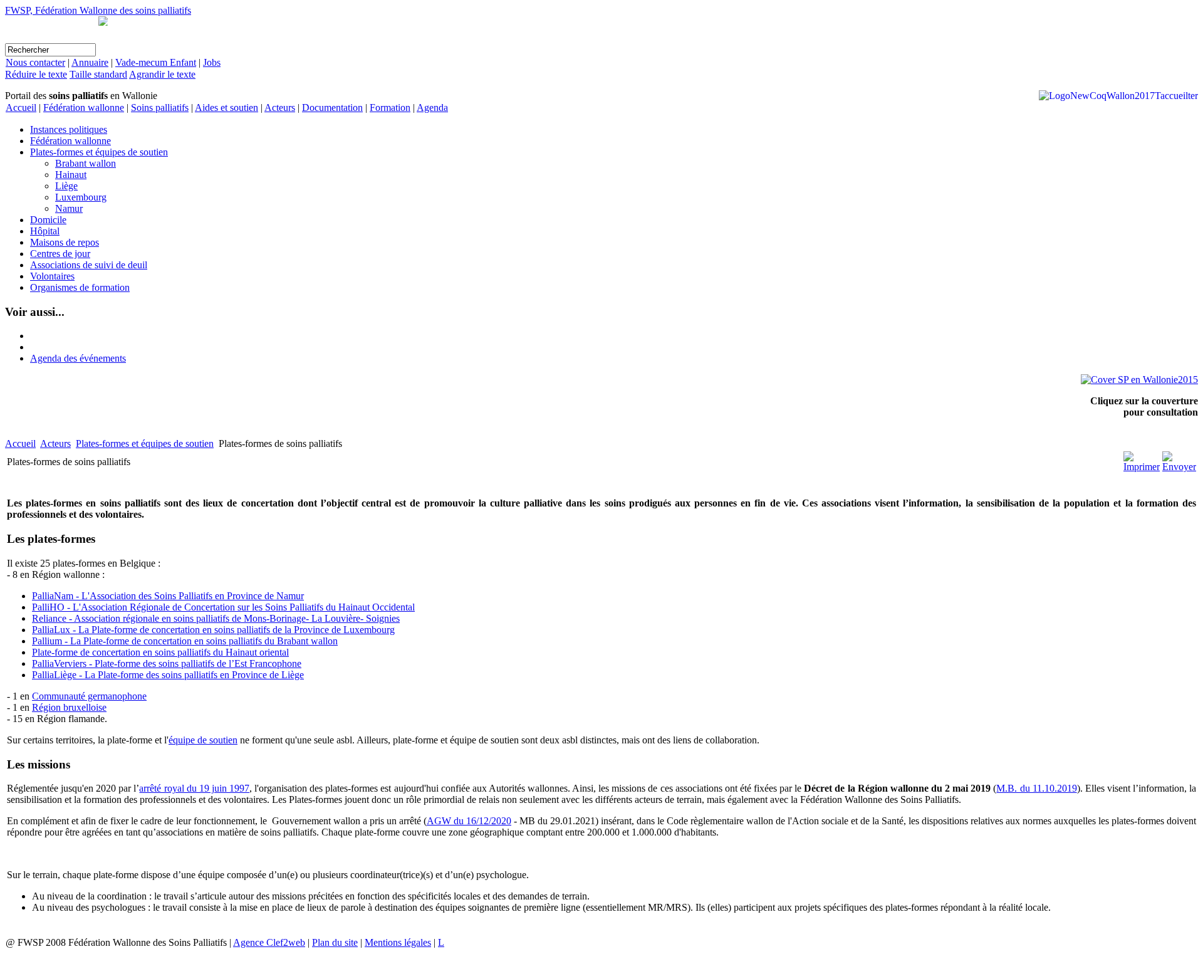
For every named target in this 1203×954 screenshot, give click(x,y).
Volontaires (52, 276)
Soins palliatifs (160, 107)
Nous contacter (35, 62)
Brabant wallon (85, 163)
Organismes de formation (80, 287)
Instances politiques (68, 129)
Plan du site (335, 942)
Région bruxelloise (69, 707)
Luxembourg (81, 197)
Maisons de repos (64, 242)
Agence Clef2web (269, 942)
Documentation (332, 107)
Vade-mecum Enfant (155, 62)
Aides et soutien (226, 107)
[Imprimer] (1141, 466)
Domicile (48, 219)
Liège (66, 186)
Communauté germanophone (89, 696)
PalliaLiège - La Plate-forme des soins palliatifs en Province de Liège (168, 674)
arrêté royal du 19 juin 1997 (194, 788)
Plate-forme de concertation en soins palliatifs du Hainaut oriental (160, 652)
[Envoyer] (1179, 466)
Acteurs (279, 107)
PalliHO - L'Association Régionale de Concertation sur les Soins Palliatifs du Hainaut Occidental (223, 607)
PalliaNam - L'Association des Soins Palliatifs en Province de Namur (168, 595)
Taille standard (98, 74)
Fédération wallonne (83, 107)
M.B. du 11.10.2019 (1036, 788)
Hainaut (70, 174)
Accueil (21, 107)
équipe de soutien (203, 740)
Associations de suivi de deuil (88, 264)
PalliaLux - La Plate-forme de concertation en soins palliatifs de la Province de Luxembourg (213, 629)
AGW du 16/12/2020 (469, 820)
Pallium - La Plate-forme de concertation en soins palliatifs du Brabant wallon (185, 641)
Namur (69, 208)
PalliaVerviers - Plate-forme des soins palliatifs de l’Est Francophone (166, 663)
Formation (390, 107)
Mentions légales (398, 942)
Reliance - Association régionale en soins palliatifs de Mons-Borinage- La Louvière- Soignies (216, 618)
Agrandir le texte (162, 74)
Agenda (432, 107)
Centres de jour (60, 253)
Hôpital (45, 231)
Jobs (212, 62)
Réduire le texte (36, 74)
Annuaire (89, 62)
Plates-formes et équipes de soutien (99, 152)
